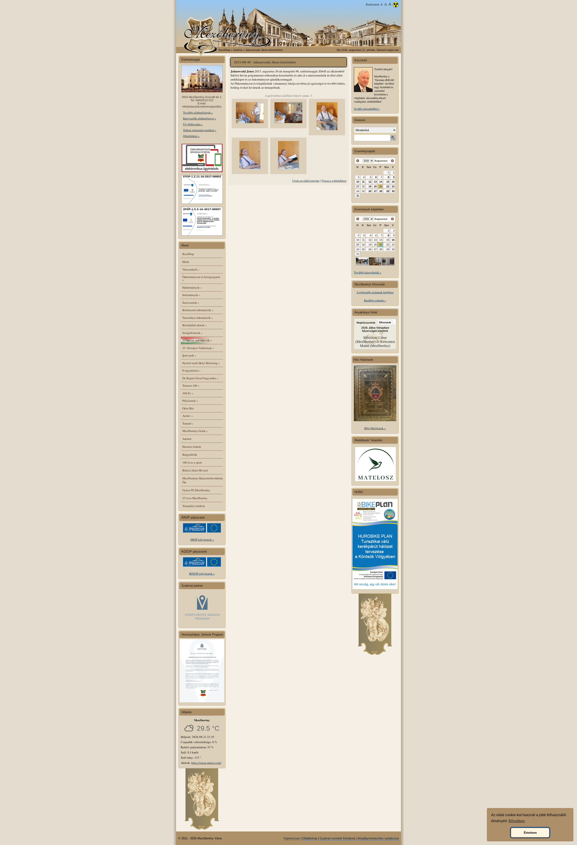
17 (357, 186)
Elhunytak (385, 322)
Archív (187, 416)
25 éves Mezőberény (195, 498)
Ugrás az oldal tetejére (305, 181)
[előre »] (392, 160)
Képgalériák (189, 454)
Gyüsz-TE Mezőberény (196, 490)
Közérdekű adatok (194, 325)
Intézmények (191, 295)
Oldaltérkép (309, 838)
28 (380, 191)
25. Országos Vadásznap (198, 348)
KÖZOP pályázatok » (202, 574)
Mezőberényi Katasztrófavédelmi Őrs (202, 480)
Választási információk (197, 340)
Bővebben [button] (516, 821)
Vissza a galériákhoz (333, 181)
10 (357, 181)
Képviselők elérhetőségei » (199, 118)
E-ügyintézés (191, 370)
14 (380, 181)
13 (375, 181)
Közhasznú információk (197, 310)
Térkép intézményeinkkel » (199, 130)
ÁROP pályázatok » (202, 539)
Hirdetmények (192, 287)
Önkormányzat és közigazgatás (201, 278)
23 (393, 186)
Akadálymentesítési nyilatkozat (378, 838)
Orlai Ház (188, 408)
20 (375, 186)
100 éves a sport (192, 462)
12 (370, 181)
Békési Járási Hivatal (195, 470)
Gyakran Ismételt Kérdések (337, 838)
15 (387, 181)
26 (370, 191)
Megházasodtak (366, 322)
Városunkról (190, 269)
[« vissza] (357, 160)
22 (387, 186)
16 (393, 181)
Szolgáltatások (192, 333)
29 (387, 191)
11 (363, 181)
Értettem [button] (530, 832)
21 (380, 186)
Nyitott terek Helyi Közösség (201, 363)
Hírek (185, 262)
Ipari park (189, 355)
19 (370, 186)
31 (357, 195)
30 (393, 191)
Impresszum (292, 838)
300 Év (187, 393)
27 (375, 191)
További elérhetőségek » (198, 112)
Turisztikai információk (197, 318)
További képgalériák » (367, 272)
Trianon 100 (190, 385)
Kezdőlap (224, 50)
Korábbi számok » (375, 300)
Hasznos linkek (191, 447)
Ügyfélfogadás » (193, 124)
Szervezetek (190, 303)
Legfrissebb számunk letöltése (375, 292)
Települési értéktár (193, 506)
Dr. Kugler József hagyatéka (200, 378)
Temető (188, 423)
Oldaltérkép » (191, 136)
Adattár (186, 439)
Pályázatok (190, 401)
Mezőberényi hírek (195, 431)
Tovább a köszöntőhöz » (367, 108)
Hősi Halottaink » (375, 428)
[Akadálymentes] (396, 5)
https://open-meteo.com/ (206, 763)
